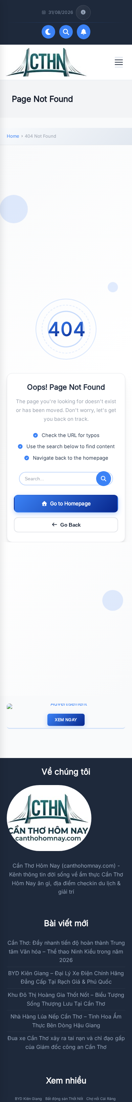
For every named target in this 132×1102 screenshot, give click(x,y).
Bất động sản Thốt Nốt (64, 1099)
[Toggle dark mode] (48, 32)
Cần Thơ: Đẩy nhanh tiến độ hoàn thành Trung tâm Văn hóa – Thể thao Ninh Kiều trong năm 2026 (66, 951)
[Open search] (66, 32)
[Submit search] (103, 478)
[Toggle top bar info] (83, 12)
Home (13, 136)
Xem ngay (66, 719)
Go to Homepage (70, 503)
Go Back (70, 525)
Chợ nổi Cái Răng (101, 1099)
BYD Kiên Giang (28, 1099)
